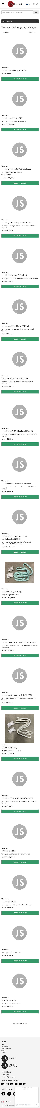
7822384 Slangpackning (11, 591)
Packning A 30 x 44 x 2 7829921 (15, 326)
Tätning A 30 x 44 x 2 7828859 (14, 378)
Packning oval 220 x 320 (11, 118)
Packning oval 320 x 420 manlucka (16, 169)
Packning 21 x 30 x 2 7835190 (14, 275)
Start (2, 1045)
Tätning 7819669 (8, 850)
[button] (32, 32)
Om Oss (3, 1050)
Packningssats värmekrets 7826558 (16, 483)
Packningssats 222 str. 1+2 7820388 (16, 694)
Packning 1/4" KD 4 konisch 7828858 (17, 431)
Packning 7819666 (9, 901)
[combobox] (17, 12)
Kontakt (3, 1052)
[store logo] (15, 4)
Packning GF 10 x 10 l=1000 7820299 (17, 798)
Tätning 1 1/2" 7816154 (10, 952)
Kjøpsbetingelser (6, 1048)
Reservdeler (4, 1046)
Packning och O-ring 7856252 (14, 70)
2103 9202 (6, 1075)
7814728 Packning (9, 1000)
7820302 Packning (9, 747)
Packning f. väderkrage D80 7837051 (16, 222)
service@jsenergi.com (9, 1077)
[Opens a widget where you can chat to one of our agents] (26, 1096)
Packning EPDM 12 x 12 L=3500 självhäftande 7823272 (14, 537)
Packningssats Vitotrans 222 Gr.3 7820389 (19, 642)
